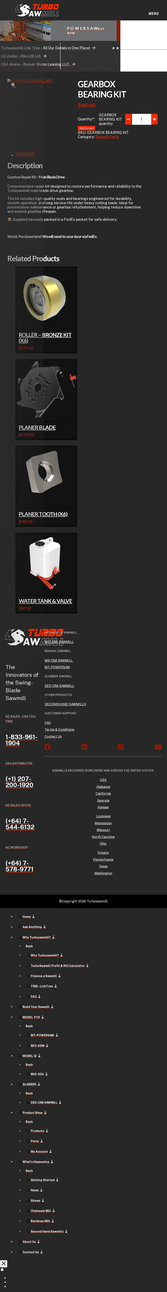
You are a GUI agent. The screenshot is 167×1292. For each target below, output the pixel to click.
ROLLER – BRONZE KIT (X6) (45, 338)
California (103, 794)
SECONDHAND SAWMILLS (65, 704)
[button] (153, 10)
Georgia (103, 800)
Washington (103, 873)
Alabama (103, 787)
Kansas (103, 807)
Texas (103, 866)
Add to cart (27, 322)
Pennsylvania (103, 860)
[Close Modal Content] (3, 1263)
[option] (87, 1277)
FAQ (48, 723)
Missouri (103, 830)
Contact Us (53, 736)
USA (103, 780)
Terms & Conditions (59, 730)
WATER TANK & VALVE (45, 601)
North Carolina (103, 837)
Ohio (103, 844)
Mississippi (103, 823)
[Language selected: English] (83, 1277)
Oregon (103, 853)
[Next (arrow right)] (160, 646)
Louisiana (103, 816)
